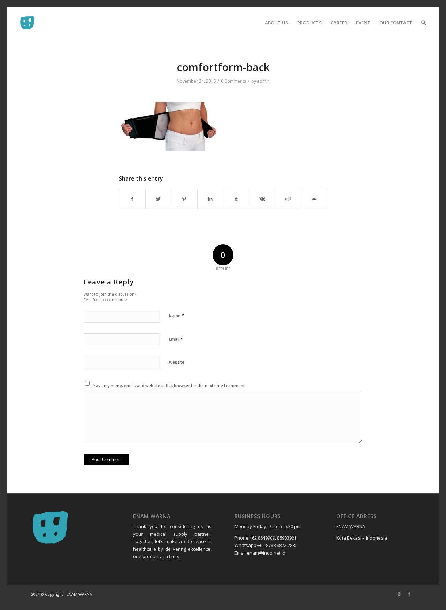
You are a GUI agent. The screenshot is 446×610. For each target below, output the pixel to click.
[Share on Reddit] (288, 199)
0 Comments (233, 81)
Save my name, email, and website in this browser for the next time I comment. (169, 385)
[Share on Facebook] (132, 199)
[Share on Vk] (262, 199)
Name (176, 315)
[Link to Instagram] (399, 594)
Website (176, 362)
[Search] (423, 22)
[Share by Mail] (314, 199)
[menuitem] (276, 22)
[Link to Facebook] (409, 594)
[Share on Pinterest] (184, 199)
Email (176, 339)
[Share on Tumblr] (236, 199)
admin (263, 81)
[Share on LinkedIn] (210, 199)
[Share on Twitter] (158, 199)
